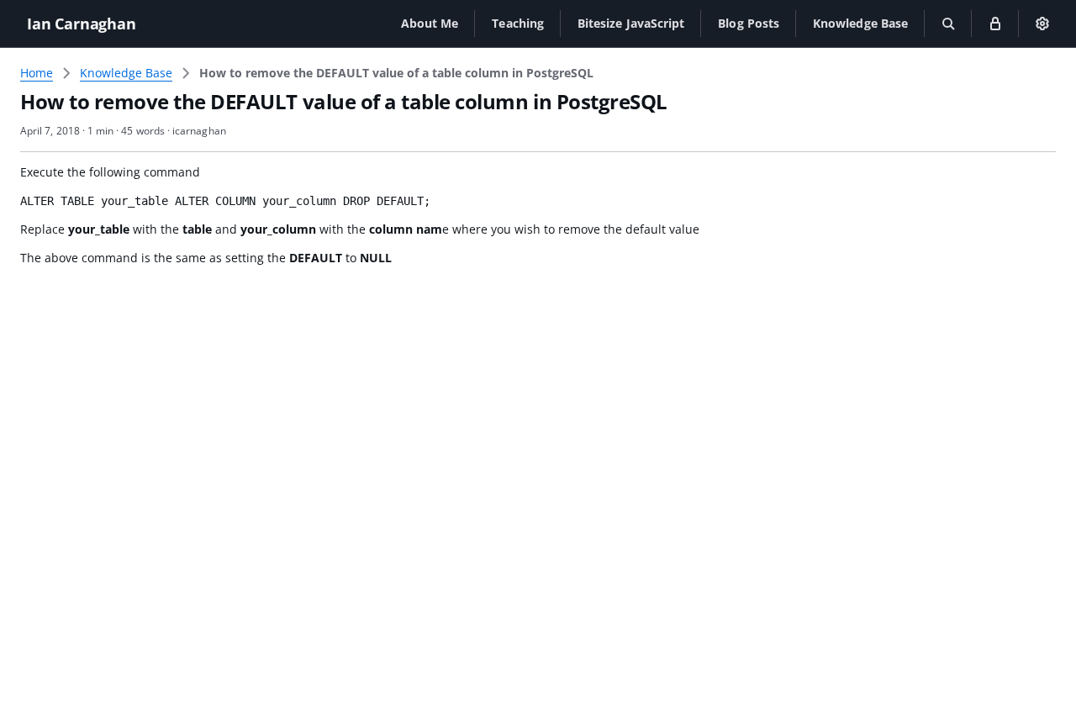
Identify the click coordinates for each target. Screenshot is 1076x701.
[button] (430, 23)
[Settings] (1042, 23)
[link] (396, 73)
